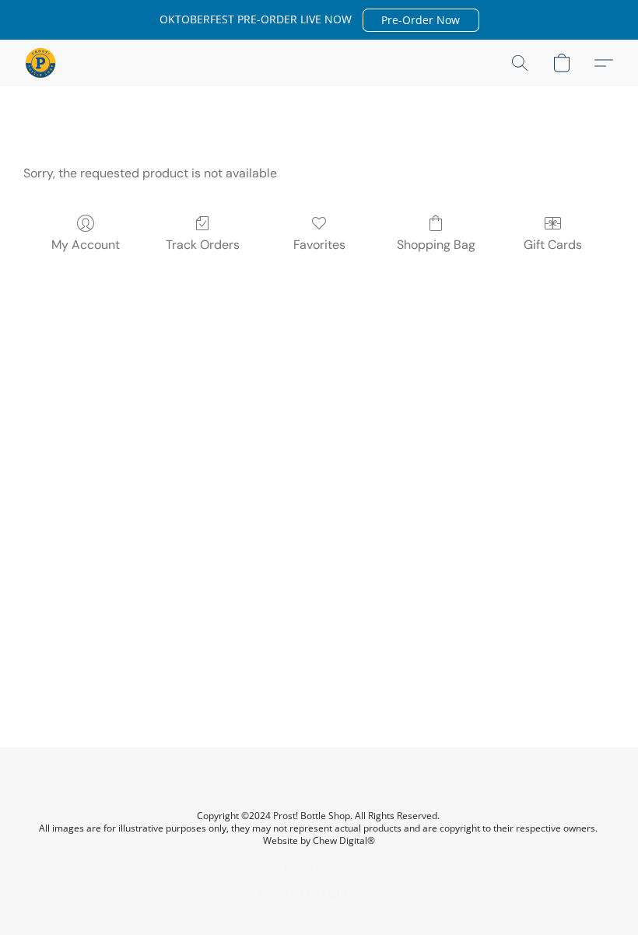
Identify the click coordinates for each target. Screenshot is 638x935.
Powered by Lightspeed (319, 893)
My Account (85, 244)
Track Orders (203, 244)
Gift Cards (553, 244)
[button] (421, 20)
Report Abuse (319, 866)
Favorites (319, 244)
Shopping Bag (436, 244)
